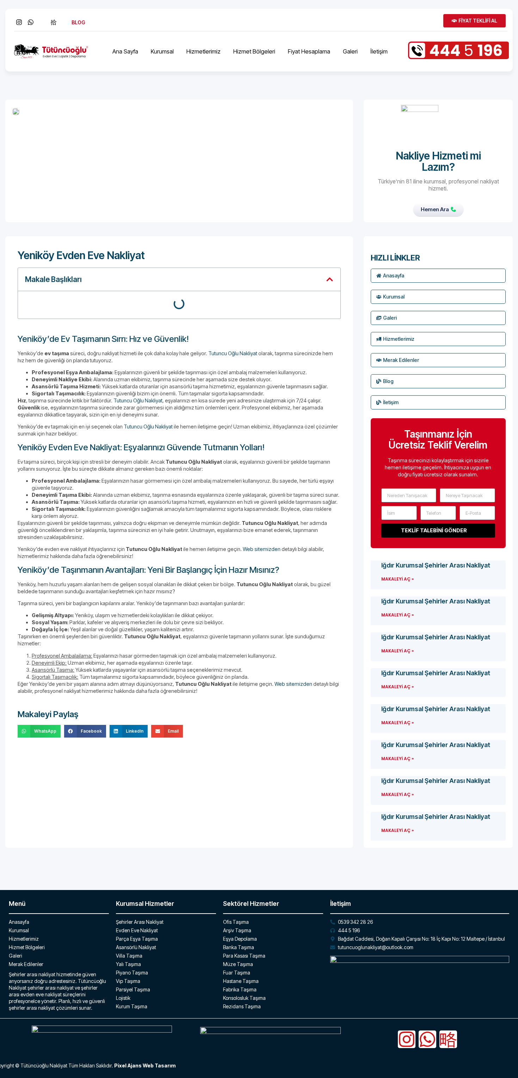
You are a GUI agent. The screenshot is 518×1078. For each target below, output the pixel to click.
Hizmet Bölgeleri (254, 51)
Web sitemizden (261, 549)
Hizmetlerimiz (203, 51)
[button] (329, 279)
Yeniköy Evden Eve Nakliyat (81, 255)
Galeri (350, 51)
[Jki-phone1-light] (448, 1039)
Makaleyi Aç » (397, 579)
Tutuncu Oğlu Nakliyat (232, 353)
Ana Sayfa (125, 51)
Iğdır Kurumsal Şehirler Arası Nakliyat (435, 565)
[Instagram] (406, 1039)
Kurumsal (162, 51)
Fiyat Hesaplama (309, 51)
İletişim (379, 51)
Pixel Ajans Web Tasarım (144, 1065)
